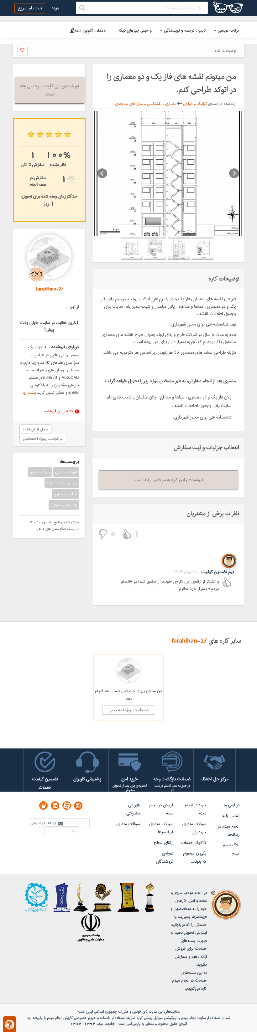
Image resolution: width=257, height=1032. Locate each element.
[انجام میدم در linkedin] (55, 805)
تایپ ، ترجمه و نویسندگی (185, 30)
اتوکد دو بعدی (66, 472)
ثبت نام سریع (30, 8)
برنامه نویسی (228, 30)
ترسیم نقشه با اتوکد (61, 483)
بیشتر (31, 392)
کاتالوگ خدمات (193, 843)
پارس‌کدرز (133, 1023)
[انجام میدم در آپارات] (66, 805)
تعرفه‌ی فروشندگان (164, 857)
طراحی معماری (65, 494)
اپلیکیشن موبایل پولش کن (157, 1017)
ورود (55, 8)
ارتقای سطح (163, 843)
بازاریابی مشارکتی (133, 809)
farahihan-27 (189, 641)
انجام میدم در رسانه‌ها (228, 830)
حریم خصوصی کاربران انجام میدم (71, 1017)
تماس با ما (230, 816)
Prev (102, 173)
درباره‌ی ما (231, 805)
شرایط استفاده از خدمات (117, 1017)
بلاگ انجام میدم (231, 849)
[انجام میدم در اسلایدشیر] (43, 805)
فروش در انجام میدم (161, 809)
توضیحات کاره (226, 50)
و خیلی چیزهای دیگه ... (133, 30)
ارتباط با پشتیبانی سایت (54, 827)
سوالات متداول (128, 824)
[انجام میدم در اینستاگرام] (78, 805)
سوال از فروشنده (35, 429)
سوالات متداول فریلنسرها (161, 828)
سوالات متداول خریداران (194, 828)
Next (234, 173)
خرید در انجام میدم (195, 809)
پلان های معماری (63, 505)
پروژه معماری (40, 472)
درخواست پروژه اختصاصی (43, 438)
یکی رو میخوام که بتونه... (194, 857)
